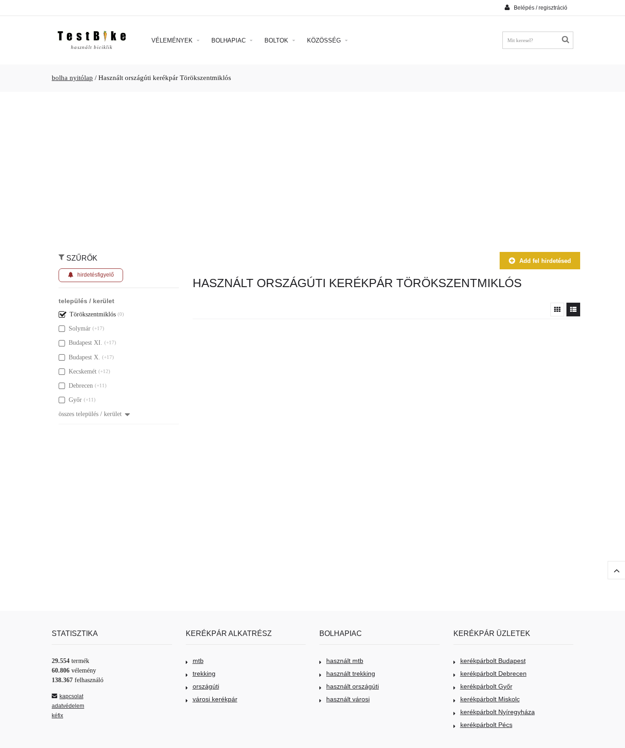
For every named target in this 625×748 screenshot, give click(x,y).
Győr (75, 399)
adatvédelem (68, 706)
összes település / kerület (90, 414)
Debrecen (81, 385)
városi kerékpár (215, 699)
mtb (198, 660)
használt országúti (352, 686)
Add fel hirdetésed (545, 260)
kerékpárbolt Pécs (486, 724)
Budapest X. (84, 357)
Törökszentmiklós (93, 314)
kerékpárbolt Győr (486, 686)
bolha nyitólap (72, 77)
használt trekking (350, 673)
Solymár (80, 328)
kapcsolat (71, 696)
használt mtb (344, 660)
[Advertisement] (312, 167)
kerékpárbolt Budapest (493, 660)
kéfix (57, 715)
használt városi (348, 699)
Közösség (325, 40)
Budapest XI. (85, 342)
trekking (204, 673)
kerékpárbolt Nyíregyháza (497, 712)
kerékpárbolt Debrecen (493, 673)
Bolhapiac (229, 40)
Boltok (277, 40)
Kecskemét (83, 371)
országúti (206, 686)
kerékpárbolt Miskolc (490, 699)
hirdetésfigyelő (95, 275)
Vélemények (172, 40)
